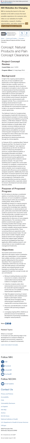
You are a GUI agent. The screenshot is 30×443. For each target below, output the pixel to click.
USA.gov (3, 425)
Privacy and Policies (7, 394)
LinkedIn (7, 370)
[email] (6, 323)
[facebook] (8, 323)
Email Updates (9, 383)
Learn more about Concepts (9, 345)
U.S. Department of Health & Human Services (14, 422)
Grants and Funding (11, 38)
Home (2, 38)
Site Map (3, 409)
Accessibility (5, 397)
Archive (3, 413)
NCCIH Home (5, 416)
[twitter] (10, 323)
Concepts (21, 38)
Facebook (8, 366)
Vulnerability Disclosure (8, 403)
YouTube (7, 374)
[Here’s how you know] (15, 2)
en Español (4, 406)
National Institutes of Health (9, 419)
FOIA (2, 400)
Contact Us (7, 389)
